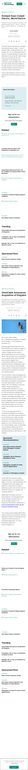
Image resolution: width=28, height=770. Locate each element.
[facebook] (9, 41)
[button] (3, 4)
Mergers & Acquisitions (8, 12)
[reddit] (16, 41)
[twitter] (14, 41)
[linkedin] (11, 41)
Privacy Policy (14, 763)
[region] (14, 764)
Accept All (14, 767)
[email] (19, 41)
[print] (25, 41)
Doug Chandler (14, 31)
